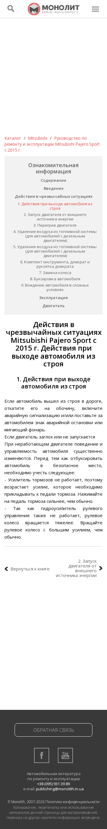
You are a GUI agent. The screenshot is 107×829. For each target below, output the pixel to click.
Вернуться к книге (30, 568)
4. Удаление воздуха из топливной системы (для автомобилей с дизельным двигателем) (55, 236)
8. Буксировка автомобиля (55, 278)
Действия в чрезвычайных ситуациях (53, 196)
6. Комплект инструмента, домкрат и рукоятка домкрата (55, 264)
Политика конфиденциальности (72, 801)
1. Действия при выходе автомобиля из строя (55, 206)
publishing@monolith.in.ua (60, 788)
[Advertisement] (53, 78)
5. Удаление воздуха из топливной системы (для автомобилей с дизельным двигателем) (55, 251)
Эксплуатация (53, 297)
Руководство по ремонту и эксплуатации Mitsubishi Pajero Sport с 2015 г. (52, 144)
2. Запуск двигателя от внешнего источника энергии (55, 217)
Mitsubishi (37, 138)
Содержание (53, 180)
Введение (54, 188)
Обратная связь (53, 730)
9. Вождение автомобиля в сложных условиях (55, 287)
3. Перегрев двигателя (55, 225)
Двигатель (54, 305)
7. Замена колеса (55, 272)
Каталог (12, 138)
